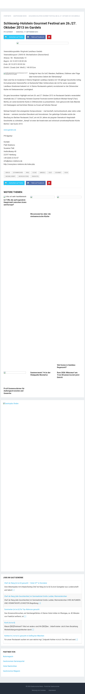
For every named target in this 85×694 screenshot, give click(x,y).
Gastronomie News (20, 16)
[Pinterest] (49, 37)
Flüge (34, 172)
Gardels (42, 172)
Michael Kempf (10, 176)
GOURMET (58, 172)
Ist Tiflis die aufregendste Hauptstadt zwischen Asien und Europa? (15, 202)
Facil (27, 172)
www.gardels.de (10, 130)
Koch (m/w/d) (9, 623)
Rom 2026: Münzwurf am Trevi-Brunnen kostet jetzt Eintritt (68, 375)
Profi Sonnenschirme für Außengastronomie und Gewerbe (14, 390)
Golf (50, 172)
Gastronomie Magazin (11, 671)
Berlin (8, 172)
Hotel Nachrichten (10, 666)
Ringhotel (35, 176)
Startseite (7, 16)
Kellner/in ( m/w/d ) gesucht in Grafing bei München (24, 636)
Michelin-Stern (24, 176)
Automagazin (8, 656)
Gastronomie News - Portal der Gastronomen (45, 686)
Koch (66, 172)
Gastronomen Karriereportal (13, 661)
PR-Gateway (8, 32)
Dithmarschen (18, 172)
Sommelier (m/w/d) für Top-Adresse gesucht (21, 609)
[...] (13, 590)
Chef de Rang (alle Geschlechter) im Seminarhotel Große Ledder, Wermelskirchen (35, 596)
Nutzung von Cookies (39, 690)
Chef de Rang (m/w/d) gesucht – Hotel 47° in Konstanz (25, 583)
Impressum (52, 690)
